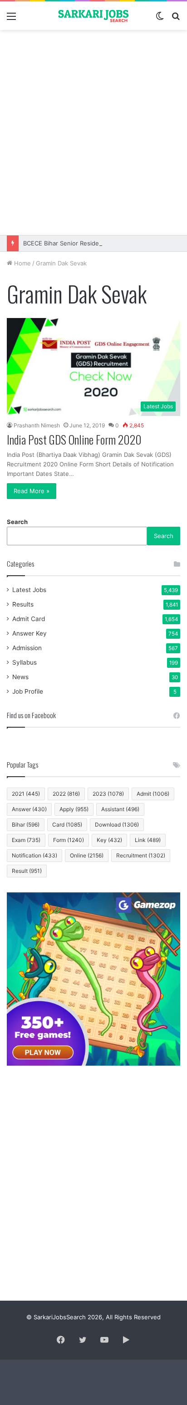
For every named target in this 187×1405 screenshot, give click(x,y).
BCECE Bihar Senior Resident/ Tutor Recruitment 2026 (100, 243)
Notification (34, 855)
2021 (26, 793)
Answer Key (29, 633)
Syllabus (24, 662)
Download (117, 824)
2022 (66, 793)
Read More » (31, 490)
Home (21, 263)
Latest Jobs (29, 589)
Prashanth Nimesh (37, 425)
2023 (108, 793)
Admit (153, 793)
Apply (74, 809)
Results (23, 604)
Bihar (25, 824)
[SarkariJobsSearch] (93, 16)
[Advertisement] (93, 132)
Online (86, 855)
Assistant (120, 809)
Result (27, 870)
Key (109, 840)
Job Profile (27, 691)
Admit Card (28, 618)
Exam (26, 840)
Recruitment (140, 855)
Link (148, 840)
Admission (27, 647)
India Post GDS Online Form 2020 (74, 439)
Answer (29, 809)
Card (67, 824)
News (20, 676)
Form (68, 840)
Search (17, 521)
